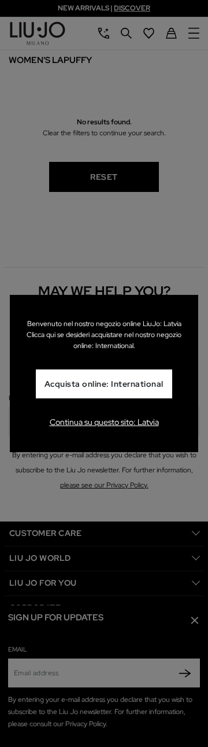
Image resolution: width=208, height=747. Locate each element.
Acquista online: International (104, 384)
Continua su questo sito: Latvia (104, 422)
